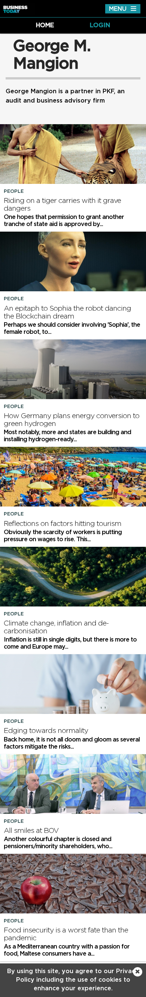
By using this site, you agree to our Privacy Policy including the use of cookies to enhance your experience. (73, 979)
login (100, 25)
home (45, 25)
